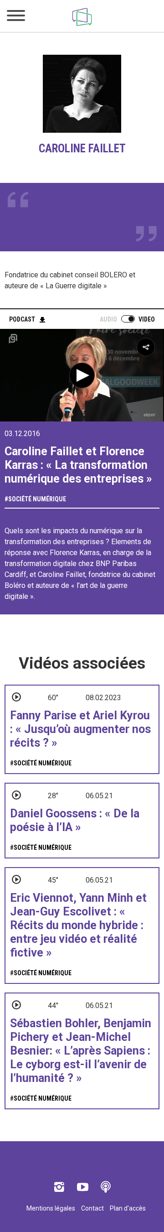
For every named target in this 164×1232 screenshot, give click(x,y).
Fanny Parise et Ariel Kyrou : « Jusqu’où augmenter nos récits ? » (80, 729)
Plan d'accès (128, 1208)
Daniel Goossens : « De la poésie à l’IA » (74, 820)
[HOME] (82, 25)
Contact (92, 1208)
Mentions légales (50, 1208)
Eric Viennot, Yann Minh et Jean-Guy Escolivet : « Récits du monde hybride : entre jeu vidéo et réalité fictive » (78, 925)
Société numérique (37, 499)
